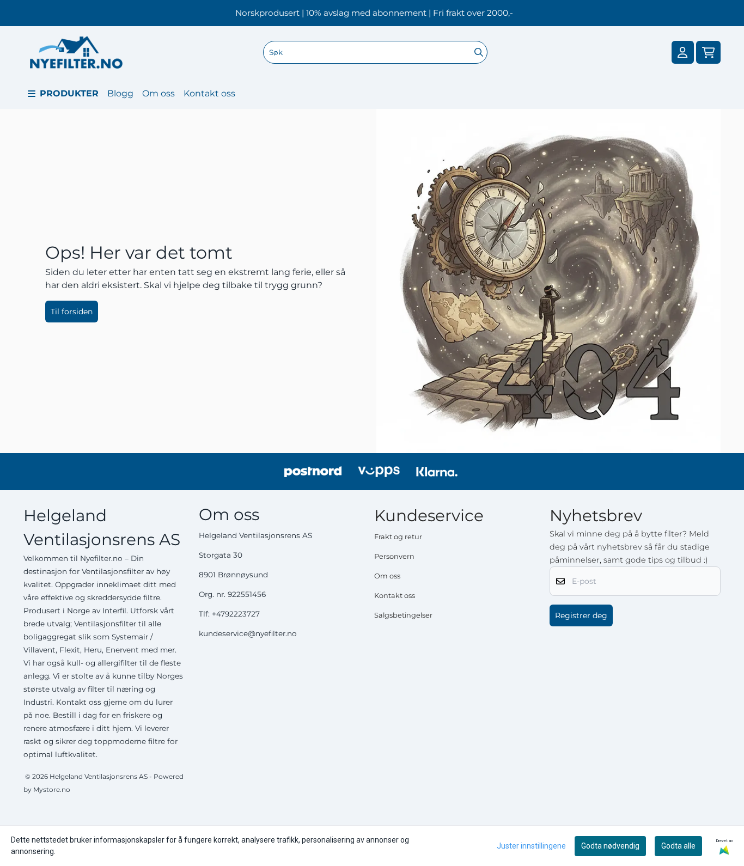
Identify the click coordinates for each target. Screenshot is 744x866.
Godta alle (678, 845)
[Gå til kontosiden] (682, 52)
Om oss (158, 93)
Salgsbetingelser (403, 615)
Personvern (394, 556)
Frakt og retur (398, 537)
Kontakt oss (209, 93)
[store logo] (76, 52)
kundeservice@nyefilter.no (248, 633)
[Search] (478, 52)
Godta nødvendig (610, 845)
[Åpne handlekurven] (708, 52)
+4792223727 (236, 613)
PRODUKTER (69, 93)
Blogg (120, 93)
